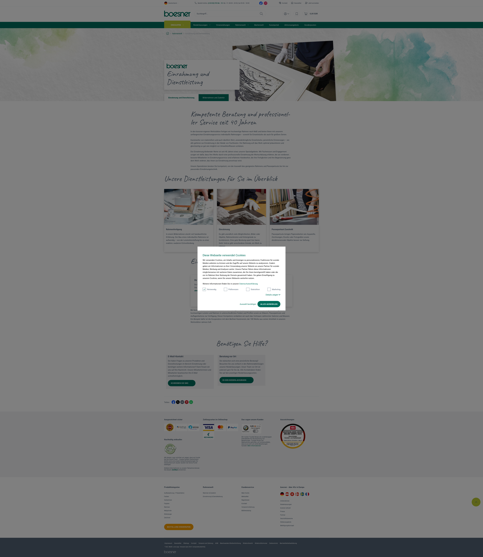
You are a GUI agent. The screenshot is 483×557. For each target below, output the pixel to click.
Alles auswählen (268, 304)
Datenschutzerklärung (248, 284)
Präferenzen (233, 289)
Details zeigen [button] (272, 295)
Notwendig (211, 289)
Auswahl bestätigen (248, 304)
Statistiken (255, 289)
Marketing (276, 289)
